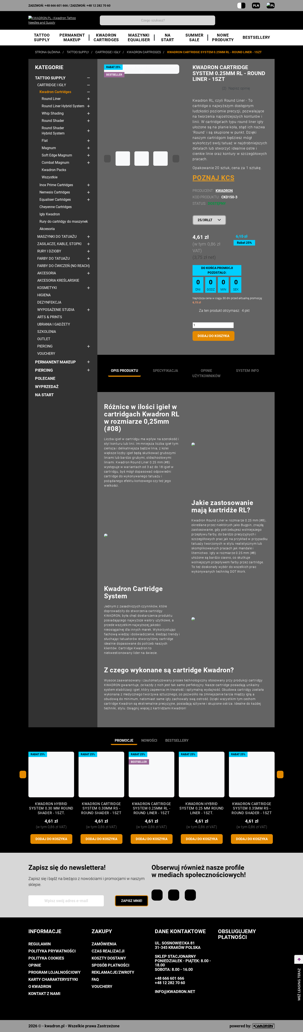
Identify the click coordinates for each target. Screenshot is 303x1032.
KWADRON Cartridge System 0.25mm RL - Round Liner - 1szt (151, 808)
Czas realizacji (108, 951)
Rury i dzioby (49, 251)
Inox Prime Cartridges (56, 185)
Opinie (34, 965)
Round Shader (53, 121)
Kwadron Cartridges (55, 92)
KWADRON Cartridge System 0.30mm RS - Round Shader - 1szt (101, 808)
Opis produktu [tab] (124, 371)
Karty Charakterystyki (53, 979)
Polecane (45, 378)
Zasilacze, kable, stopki (59, 244)
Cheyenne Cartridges (55, 207)
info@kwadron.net (175, 991)
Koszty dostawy (109, 958)
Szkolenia (46, 332)
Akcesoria (47, 229)
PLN (256, 5)
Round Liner (51, 99)
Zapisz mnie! (131, 901)
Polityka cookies (46, 958)
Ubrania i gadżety (53, 324)
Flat (45, 141)
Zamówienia (104, 944)
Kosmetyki (47, 288)
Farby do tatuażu (53, 258)
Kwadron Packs (54, 170)
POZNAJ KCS (213, 178)
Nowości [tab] (149, 740)
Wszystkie (49, 177)
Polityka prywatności (52, 951)
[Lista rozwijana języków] (271, 5)
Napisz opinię (239, 88)
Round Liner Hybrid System (63, 106)
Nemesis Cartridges (54, 192)
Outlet (43, 339)
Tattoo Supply (50, 78)
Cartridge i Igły (51, 85)
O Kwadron (39, 986)
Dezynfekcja (49, 302)
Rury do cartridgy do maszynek (63, 221)
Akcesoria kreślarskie (58, 280)
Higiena (44, 295)
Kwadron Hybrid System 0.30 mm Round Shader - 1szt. (51, 808)
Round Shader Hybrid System (53, 130)
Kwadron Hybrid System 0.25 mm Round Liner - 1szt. (201, 808)
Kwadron (224, 191)
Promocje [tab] (124, 740)
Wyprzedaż (47, 386)
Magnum (49, 148)
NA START (44, 394)
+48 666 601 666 (56, 5)
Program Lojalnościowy (54, 972)
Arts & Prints (49, 317)
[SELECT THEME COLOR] (241, 5)
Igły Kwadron (49, 214)
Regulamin (39, 944)
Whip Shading (53, 113)
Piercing (45, 346)
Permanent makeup (55, 362)
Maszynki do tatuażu (57, 236)
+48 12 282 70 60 (98, 5)
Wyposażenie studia (55, 310)
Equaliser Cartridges (55, 199)
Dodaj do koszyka (213, 336)
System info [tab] (247, 371)
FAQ (95, 979)
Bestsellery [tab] (177, 740)
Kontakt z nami (44, 993)
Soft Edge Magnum (57, 155)
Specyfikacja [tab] (165, 371)
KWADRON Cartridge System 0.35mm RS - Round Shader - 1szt (252, 808)
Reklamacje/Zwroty (113, 972)
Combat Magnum (55, 162)
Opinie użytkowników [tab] (206, 373)
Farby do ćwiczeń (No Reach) (63, 266)
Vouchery (46, 353)
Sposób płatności (110, 965)
